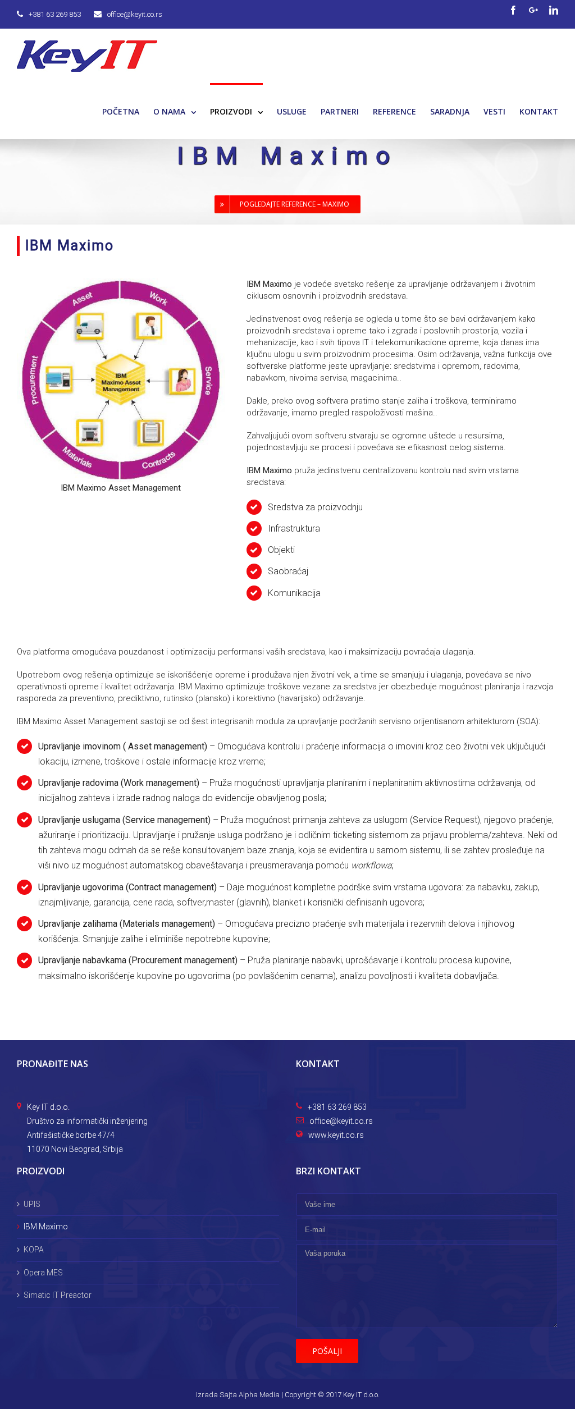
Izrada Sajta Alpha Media (238, 1394)
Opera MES (43, 1272)
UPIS (32, 1204)
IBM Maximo (46, 1226)
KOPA (34, 1249)
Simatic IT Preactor (58, 1295)
